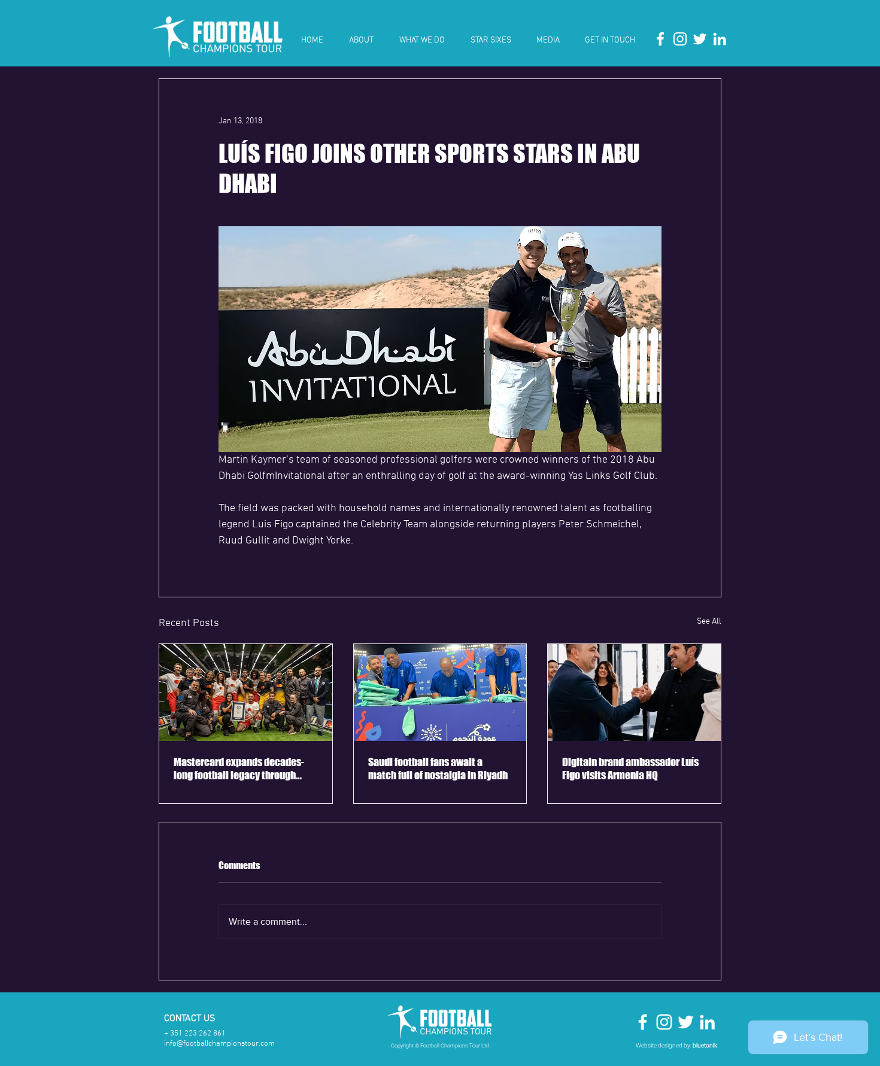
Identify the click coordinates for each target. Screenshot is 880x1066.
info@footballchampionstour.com (219, 1044)
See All (709, 621)
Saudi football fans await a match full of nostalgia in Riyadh (438, 768)
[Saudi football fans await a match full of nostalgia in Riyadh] (440, 692)
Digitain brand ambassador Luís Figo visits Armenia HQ (630, 768)
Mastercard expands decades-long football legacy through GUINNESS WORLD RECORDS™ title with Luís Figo (239, 768)
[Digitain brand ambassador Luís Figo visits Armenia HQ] (634, 692)
